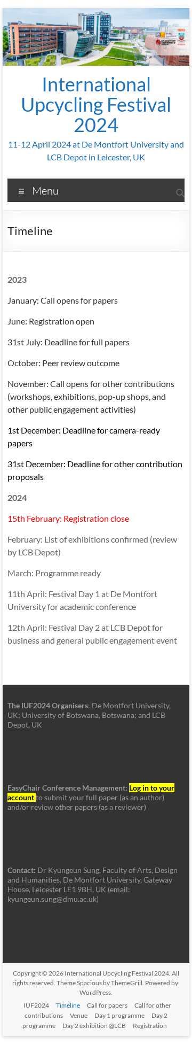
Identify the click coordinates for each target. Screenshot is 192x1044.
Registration (150, 1026)
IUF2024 (36, 1005)
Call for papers (107, 1005)
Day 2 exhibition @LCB (94, 1026)
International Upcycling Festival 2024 (96, 104)
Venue (78, 1015)
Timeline (68, 1005)
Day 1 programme (119, 1015)
